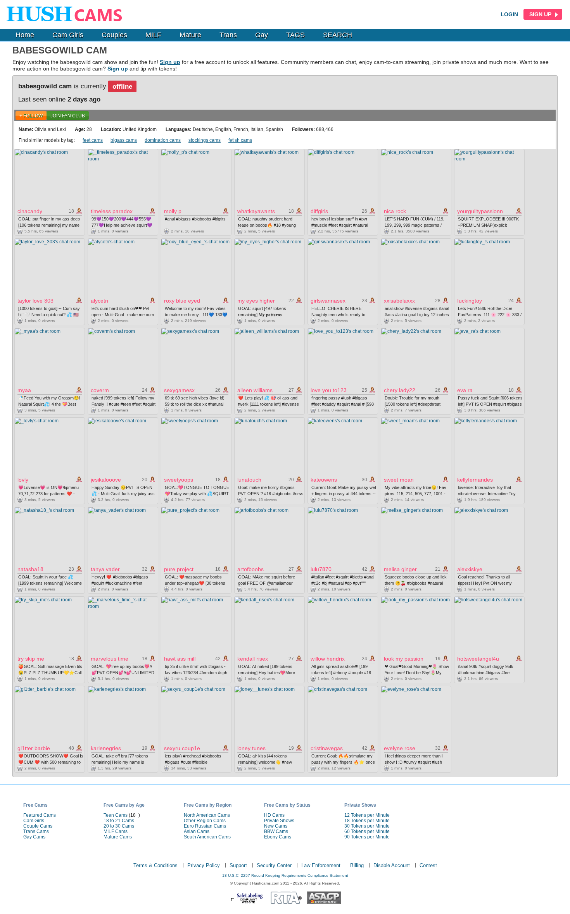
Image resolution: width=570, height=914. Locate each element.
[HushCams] (67, 14)
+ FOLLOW (31, 116)
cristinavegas (327, 748)
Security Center (274, 865)
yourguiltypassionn (480, 211)
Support (238, 865)
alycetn (99, 301)
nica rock (395, 211)
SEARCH (337, 35)
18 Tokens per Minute (367, 820)
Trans (228, 35)
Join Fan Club (67, 116)
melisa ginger (400, 569)
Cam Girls (67, 35)
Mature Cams (118, 837)
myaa (24, 390)
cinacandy (29, 211)
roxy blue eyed (182, 301)
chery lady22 (399, 390)
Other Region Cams (205, 820)
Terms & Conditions (155, 865)
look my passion (403, 659)
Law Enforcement (320, 865)
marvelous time (109, 659)
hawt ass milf (180, 659)
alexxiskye (469, 569)
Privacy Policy (203, 865)
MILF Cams (116, 831)
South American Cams (207, 837)
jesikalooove (106, 480)
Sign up (170, 62)
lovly (22, 480)
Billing (357, 865)
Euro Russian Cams (205, 826)
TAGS (295, 35)
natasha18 (30, 569)
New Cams (275, 826)
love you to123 (329, 390)
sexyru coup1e (182, 748)
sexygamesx (179, 390)
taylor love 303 (35, 301)
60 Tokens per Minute (367, 831)
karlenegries (106, 748)
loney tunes (251, 748)
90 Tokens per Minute (367, 837)
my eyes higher (256, 301)
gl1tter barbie (33, 748)
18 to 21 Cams (119, 820)
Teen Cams (116, 815)
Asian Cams (196, 831)
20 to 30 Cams (119, 826)
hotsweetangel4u (478, 659)
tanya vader (105, 569)
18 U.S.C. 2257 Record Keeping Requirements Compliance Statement (285, 875)
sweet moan (399, 480)
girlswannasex (328, 301)
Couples (114, 35)
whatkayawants (256, 211)
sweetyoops (178, 480)
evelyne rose (399, 748)
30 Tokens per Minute (367, 826)
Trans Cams (36, 831)
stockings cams (204, 140)
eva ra (465, 390)
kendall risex (252, 659)
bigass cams (124, 140)
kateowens (324, 480)
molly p (172, 211)
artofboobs (250, 569)
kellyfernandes (475, 480)
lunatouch (249, 480)
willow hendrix (328, 659)
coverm (100, 390)
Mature (190, 35)
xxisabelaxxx (399, 301)
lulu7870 (321, 569)
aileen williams (255, 390)
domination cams (163, 140)
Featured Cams (39, 815)
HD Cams (274, 815)
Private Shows (279, 820)
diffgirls (319, 211)
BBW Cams (276, 831)
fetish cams (240, 140)
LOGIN (509, 14)
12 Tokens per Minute (367, 815)
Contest (428, 865)
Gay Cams (34, 837)
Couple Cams (37, 826)
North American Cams (207, 815)
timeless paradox (112, 211)
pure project (178, 569)
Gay (261, 35)
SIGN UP (541, 14)
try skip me (30, 659)
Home (25, 35)
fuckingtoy (469, 301)
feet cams (93, 140)
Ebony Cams (277, 837)
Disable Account (391, 865)
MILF (153, 35)
